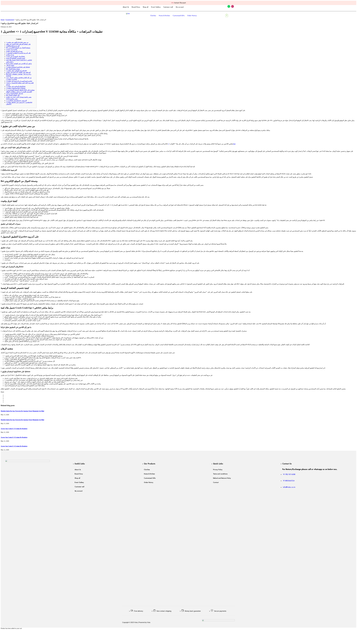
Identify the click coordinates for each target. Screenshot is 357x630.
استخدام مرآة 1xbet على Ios (14, 93)
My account (180, 7)
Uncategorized (9, 19)
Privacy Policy (217, 470)
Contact (216, 482)
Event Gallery (156, 7)
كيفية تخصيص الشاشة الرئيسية (15, 58)
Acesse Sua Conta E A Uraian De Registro (14, 428)
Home (2, 19)
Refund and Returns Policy (222, 478)
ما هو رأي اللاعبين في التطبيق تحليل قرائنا (19, 63)
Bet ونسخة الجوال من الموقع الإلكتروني (18, 47)
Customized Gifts (179, 15)
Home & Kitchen (164, 15)
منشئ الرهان (10, 65)
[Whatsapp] (228, 6)
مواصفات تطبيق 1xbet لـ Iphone (15, 88)
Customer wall (168, 7)
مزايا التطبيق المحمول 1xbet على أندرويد (18, 53)
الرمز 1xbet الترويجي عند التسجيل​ (16, 100)
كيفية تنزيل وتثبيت (11, 49)
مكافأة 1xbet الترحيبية (12, 46)
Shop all (145, 7)
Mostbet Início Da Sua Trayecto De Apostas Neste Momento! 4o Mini (22, 411)
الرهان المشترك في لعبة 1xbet (15, 56)
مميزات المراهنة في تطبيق (14, 51)
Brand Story (136, 7)
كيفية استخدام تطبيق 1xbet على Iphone (18, 67)
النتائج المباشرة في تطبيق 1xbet (15, 86)
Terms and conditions (220, 474)
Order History (192, 15)
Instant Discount (178, 3)
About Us (126, 7)
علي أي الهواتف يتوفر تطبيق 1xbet (16, 70)
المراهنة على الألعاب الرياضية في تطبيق (18, 72)
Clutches (153, 15)
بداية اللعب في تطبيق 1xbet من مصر (17, 42)
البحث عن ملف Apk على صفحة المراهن (18, 44)
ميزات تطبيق (10, 54)
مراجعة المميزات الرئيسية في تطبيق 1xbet (19, 81)
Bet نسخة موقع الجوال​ (13, 69)
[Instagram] (232, 6)
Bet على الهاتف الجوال (13, 95)
